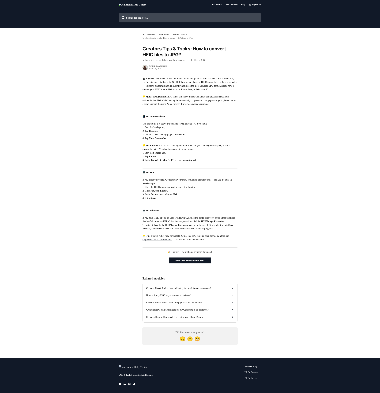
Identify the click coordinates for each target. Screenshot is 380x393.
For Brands (217, 5)
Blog (243, 5)
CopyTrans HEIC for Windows (157, 239)
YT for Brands (250, 378)
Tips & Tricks (179, 35)
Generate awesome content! (190, 260)
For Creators (232, 5)
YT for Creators (251, 372)
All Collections (148, 35)
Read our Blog (250, 367)
